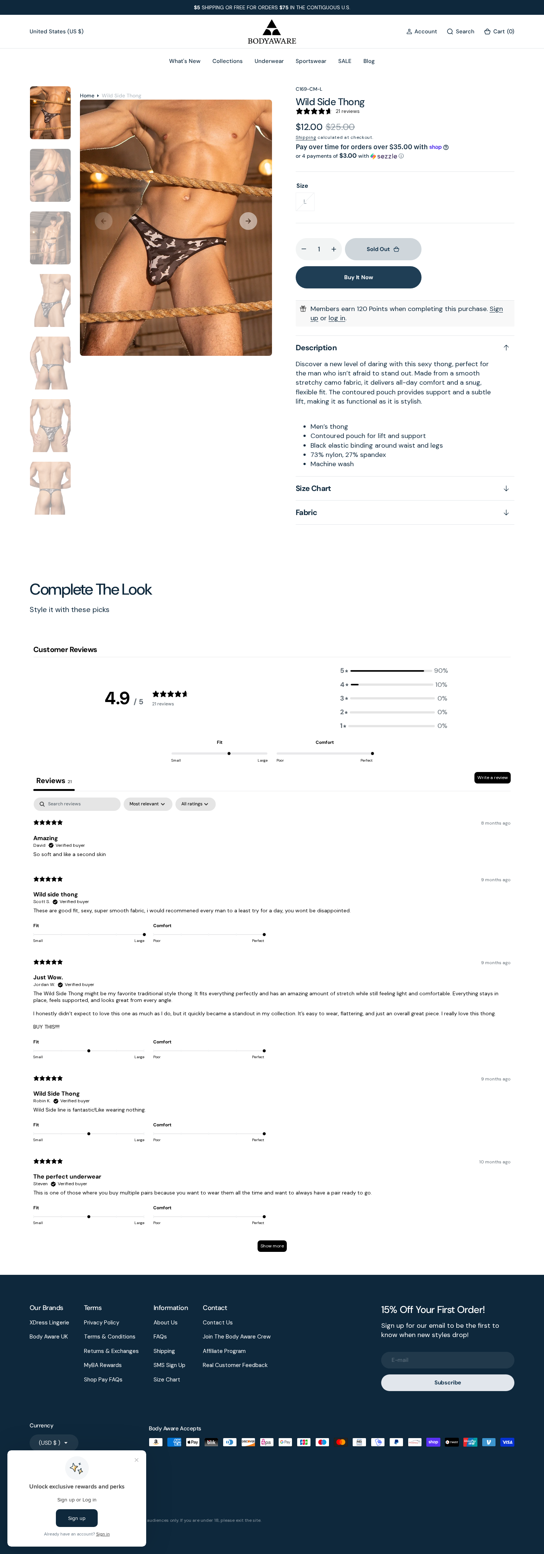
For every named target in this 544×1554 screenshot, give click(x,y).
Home (87, 95)
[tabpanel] (272, 1028)
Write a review (492, 778)
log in (337, 318)
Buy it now (358, 277)
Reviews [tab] (54, 780)
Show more (272, 1246)
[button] (421, 32)
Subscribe (447, 1382)
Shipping (306, 137)
